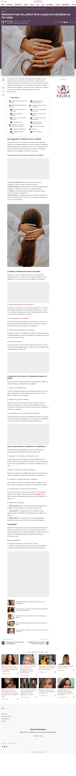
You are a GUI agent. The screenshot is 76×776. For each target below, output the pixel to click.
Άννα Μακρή (10, 21)
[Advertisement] (28, 168)
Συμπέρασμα (34, 129)
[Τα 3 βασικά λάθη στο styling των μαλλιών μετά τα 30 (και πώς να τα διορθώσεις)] (11, 631)
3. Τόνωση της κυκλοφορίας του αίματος (18, 118)
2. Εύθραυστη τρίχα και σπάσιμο (16, 132)
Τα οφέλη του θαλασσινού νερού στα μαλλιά (17, 106)
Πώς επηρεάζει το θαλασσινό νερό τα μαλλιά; (18, 101)
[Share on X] (62, 22)
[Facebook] (2, 747)
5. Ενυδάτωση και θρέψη (38, 126)
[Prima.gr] (38, 1)
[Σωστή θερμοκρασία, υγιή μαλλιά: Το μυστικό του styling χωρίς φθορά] (11, 616)
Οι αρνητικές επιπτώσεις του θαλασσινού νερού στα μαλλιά (17, 125)
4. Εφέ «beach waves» (17, 122)
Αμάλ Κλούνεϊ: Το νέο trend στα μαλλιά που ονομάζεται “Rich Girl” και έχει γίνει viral (47, 668)
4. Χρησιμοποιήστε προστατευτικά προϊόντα (36, 123)
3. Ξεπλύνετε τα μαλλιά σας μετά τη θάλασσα (38, 118)
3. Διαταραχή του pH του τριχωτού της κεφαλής (37, 101)
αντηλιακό (38, 494)
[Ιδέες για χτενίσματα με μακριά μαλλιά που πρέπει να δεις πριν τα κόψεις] (11, 624)
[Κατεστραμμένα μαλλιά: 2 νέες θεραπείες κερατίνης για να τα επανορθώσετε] (11, 602)
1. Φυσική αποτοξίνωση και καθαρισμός (18, 110)
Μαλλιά (3, 11)
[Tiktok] (7, 747)
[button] (2, 2)
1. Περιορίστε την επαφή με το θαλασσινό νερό (38, 110)
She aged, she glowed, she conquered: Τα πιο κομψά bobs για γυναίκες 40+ (47, 691)
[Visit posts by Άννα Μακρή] (3, 22)
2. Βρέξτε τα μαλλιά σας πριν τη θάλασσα (38, 114)
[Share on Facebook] (60, 22)
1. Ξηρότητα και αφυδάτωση (19, 129)
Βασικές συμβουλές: (37, 131)
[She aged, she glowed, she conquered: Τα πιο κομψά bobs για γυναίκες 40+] (47, 683)
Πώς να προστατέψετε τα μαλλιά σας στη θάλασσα (37, 106)
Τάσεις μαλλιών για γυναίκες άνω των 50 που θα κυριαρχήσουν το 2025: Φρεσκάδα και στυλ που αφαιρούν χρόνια (28, 669)
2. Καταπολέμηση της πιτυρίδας (16, 114)
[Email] (65, 22)
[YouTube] (4, 747)
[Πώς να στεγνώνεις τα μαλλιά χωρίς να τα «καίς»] (66, 659)
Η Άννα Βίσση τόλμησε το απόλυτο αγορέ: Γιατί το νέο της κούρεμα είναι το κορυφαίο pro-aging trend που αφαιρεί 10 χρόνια (10, 693)
